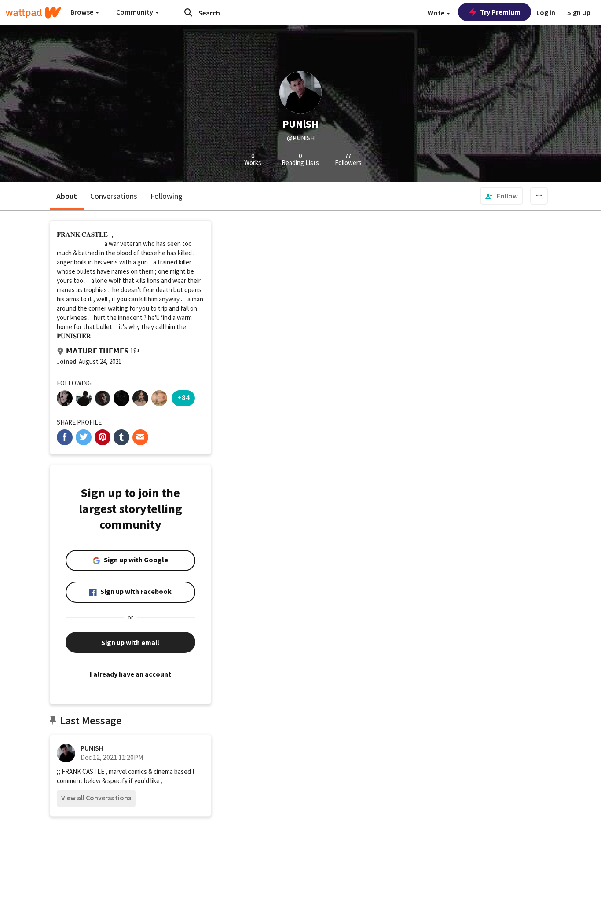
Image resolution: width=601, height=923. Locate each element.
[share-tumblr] (121, 437)
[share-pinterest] (102, 437)
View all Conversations (96, 797)
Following (166, 196)
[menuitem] (501, 196)
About (66, 196)
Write (437, 12)
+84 (183, 397)
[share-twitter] (84, 437)
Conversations (113, 196)
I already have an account (130, 674)
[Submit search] (188, 12)
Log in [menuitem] (545, 12)
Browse (82, 11)
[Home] (33, 13)
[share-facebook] (65, 437)
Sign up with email (130, 642)
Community (135, 11)
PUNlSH (92, 748)
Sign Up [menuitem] (578, 12)
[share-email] (140, 437)
